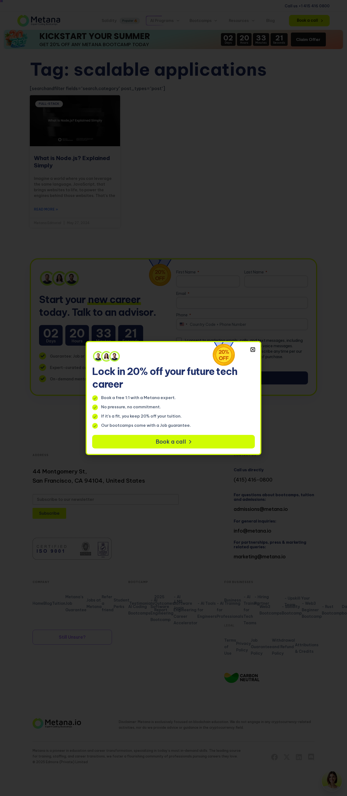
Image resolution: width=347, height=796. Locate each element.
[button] (253, 350)
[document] (173, 398)
